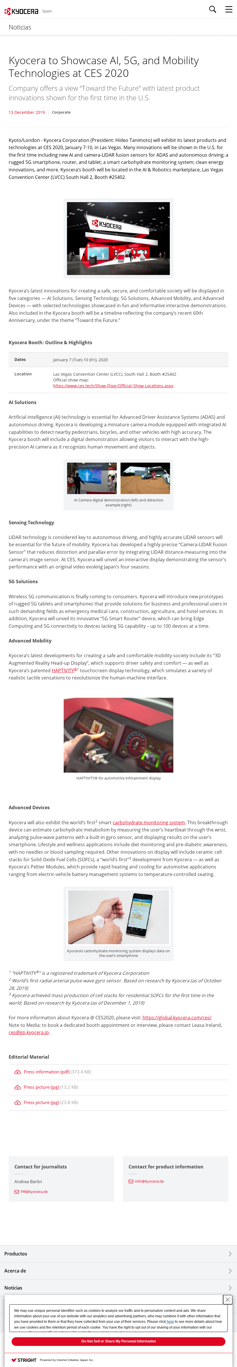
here (170, 1322)
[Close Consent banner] (227, 1299)
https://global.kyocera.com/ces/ (177, 1017)
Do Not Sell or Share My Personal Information (119, 1341)
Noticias (13, 1288)
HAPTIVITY (63, 670)
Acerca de (15, 1271)
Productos (15, 1254)
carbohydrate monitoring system (149, 822)
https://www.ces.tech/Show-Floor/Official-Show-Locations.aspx (113, 385)
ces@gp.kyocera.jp (29, 1032)
